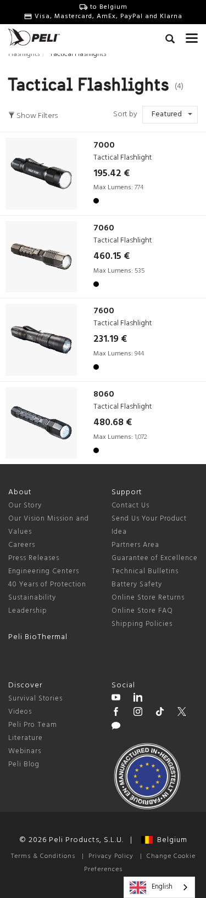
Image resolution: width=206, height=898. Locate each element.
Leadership (27, 611)
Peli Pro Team (32, 725)
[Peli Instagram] (137, 713)
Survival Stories (35, 698)
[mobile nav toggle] (192, 35)
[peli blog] (116, 727)
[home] (34, 37)
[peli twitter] (181, 713)
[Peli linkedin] (137, 699)
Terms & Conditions (43, 856)
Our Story (25, 505)
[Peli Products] (116, 713)
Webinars (24, 751)
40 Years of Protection (47, 584)
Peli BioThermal (38, 637)
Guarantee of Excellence (155, 558)
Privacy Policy (110, 856)
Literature (25, 738)
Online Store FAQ (142, 611)
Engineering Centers (43, 571)
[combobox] (159, 887)
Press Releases (33, 558)
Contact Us (130, 505)
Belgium (170, 840)
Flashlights (24, 54)
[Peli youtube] (116, 699)
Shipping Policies (142, 624)
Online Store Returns (148, 597)
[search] (170, 41)
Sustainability (32, 597)
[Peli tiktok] (159, 713)
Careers (21, 545)
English (162, 887)
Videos (20, 712)
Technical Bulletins (145, 571)
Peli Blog (24, 764)
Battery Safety (137, 584)
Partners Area (135, 545)
